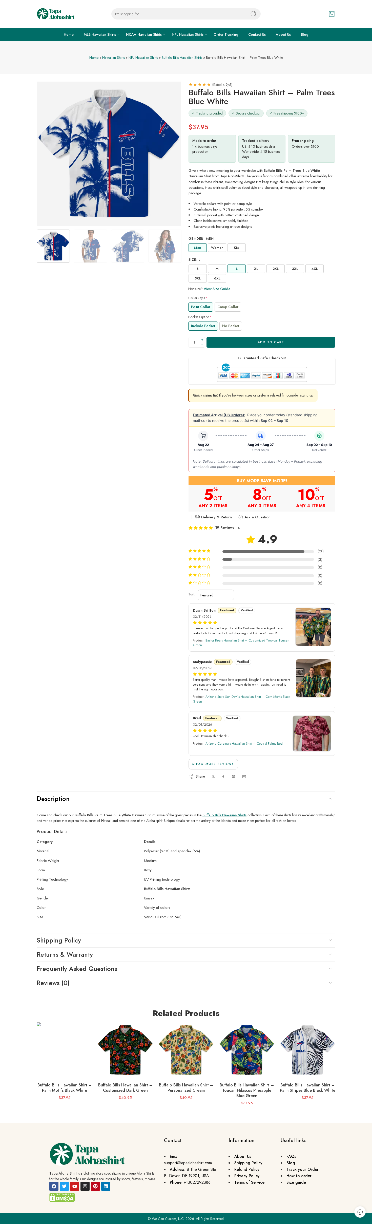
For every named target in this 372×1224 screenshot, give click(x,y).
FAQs (291, 1156)
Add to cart (271, 342)
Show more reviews (213, 764)
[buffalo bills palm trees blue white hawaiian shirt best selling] (109, 154)
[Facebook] (53, 1186)
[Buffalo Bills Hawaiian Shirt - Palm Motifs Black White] (64, 1050)
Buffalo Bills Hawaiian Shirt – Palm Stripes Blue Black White (307, 1087)
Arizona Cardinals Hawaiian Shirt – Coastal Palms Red (244, 743)
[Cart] (331, 13)
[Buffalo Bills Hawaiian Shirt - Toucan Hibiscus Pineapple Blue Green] (247, 1050)
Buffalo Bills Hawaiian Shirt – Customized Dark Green (125, 1087)
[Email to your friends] (244, 777)
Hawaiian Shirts (113, 57)
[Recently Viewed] (360, 1212)
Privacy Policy (247, 1176)
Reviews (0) (53, 982)
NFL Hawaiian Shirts (187, 34)
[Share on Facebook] (223, 777)
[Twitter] (64, 1186)
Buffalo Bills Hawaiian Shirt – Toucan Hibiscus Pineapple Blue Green (247, 1090)
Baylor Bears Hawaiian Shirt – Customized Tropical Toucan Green (241, 642)
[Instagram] (85, 1186)
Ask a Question (257, 517)
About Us (283, 34)
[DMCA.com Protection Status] (62, 1197)
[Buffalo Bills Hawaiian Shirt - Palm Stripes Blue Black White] (307, 1050)
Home (69, 34)
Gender (201, 238)
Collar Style (198, 297)
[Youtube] (74, 1186)
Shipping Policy (59, 940)
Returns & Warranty (65, 954)
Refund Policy (246, 1169)
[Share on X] (213, 777)
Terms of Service (249, 1182)
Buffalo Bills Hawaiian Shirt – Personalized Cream (186, 1087)
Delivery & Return (216, 517)
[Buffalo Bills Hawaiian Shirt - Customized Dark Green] (125, 1050)
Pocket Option (200, 316)
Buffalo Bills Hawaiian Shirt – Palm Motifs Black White (64, 1087)
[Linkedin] (105, 1186)
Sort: (192, 594)
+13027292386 (197, 1182)
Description (53, 798)
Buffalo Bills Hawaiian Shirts (182, 57)
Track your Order (302, 1169)
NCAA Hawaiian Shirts (144, 34)
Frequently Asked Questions (77, 968)
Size (195, 259)
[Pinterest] (95, 1186)
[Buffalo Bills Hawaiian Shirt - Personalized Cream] (186, 1050)
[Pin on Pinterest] (234, 777)
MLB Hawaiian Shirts (100, 34)
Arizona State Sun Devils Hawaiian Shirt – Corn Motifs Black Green (241, 699)
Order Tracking (226, 34)
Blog (304, 34)
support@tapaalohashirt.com (188, 1163)
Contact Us (257, 34)
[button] (262, 527)
